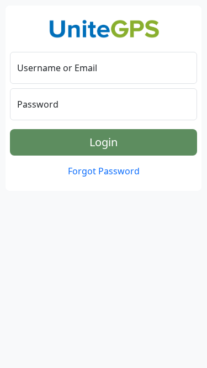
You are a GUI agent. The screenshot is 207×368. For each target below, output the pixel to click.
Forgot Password (104, 171)
